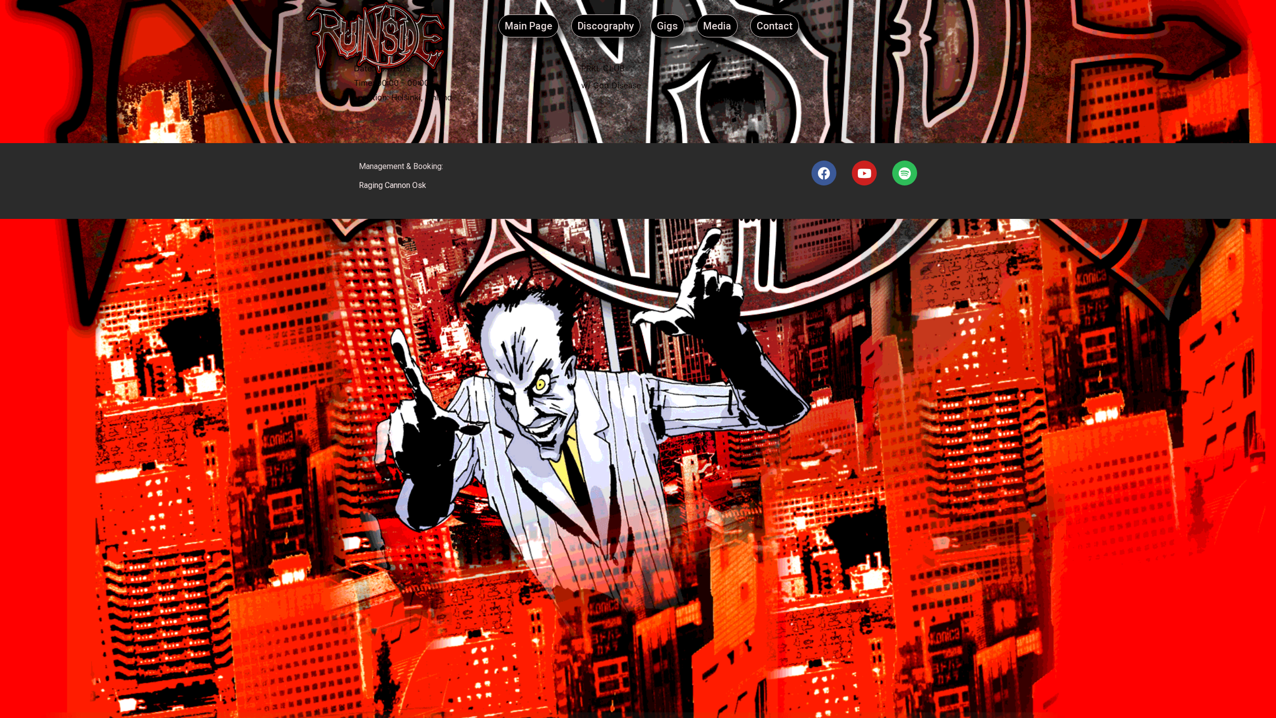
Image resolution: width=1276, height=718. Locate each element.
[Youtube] (864, 173)
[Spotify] (904, 173)
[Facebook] (823, 173)
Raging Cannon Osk (392, 185)
